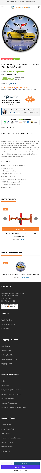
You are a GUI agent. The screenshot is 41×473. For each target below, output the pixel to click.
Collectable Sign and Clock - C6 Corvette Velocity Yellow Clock (20, 274)
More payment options (20, 470)
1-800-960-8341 (14, 113)
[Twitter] (7, 128)
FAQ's (3, 381)
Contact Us (5, 329)
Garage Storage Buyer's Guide (11, 390)
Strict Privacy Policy (8, 429)
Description (6, 133)
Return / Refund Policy (9, 359)
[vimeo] (13, 128)
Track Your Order (7, 320)
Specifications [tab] (19, 133)
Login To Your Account (9, 324)
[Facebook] (10, 128)
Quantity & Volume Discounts (11, 438)
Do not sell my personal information (13, 407)
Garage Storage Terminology (11, 394)
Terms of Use (6, 425)
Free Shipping (5, 346)
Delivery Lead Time (7, 355)
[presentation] (5, 218)
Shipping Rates (6, 350)
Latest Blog (5, 385)
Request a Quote (7, 442)
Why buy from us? (7, 398)
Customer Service (7, 447)
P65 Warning (5, 451)
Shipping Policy (6, 364)
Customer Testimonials (9, 403)
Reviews (30, 133)
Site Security (5, 433)
